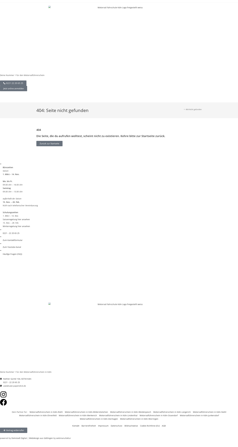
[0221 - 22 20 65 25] (3, 229)
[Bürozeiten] (3, 164)
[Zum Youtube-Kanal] (3, 243)
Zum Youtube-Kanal (12, 247)
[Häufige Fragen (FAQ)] (3, 250)
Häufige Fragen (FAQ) (12, 254)
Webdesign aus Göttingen (41, 438)
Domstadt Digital (19, 438)
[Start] (182, 109)
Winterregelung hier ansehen (16, 226)
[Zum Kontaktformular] (3, 236)
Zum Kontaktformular (13, 240)
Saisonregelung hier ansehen (16, 219)
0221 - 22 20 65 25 (11, 233)
